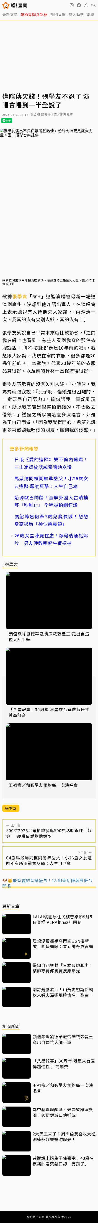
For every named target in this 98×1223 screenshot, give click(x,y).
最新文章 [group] (10, 14)
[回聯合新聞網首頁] (6, 5)
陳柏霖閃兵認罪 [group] (34, 14)
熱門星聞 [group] (58, 14)
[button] (79, 5)
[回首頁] (19, 5)
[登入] (86, 5)
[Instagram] (71, 5)
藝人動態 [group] (76, 14)
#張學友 (10, 564)
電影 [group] (91, 14)
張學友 (19, 296)
